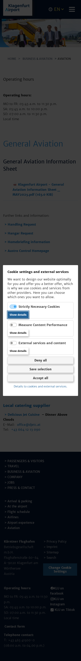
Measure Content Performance (42, 325)
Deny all (40, 360)
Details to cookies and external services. (40, 386)
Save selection (40, 369)
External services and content (42, 343)
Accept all (40, 378)
